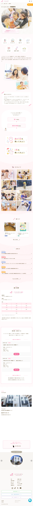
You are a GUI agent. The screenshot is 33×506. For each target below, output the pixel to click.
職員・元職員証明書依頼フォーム (16, 494)
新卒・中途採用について (15, 497)
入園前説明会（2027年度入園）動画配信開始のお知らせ (9, 268)
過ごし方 (12, 482)
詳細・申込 (16, 369)
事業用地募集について (16, 491)
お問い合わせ (19, 485)
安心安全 (12, 483)
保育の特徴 (12, 480)
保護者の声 (12, 485)
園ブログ (18, 482)
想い (11, 479)
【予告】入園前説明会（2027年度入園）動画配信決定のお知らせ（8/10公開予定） (14, 273)
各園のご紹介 (5, 3)
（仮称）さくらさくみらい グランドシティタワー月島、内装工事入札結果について (13, 263)
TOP (2, 3)
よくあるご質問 (19, 483)
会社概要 (2, 500)
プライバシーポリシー (18, 500)
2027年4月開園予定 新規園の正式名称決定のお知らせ (9, 253)
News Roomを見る (15, 278)
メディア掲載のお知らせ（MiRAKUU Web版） (8, 258)
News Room (19, 480)
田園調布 (9, 342)
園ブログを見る (15, 239)
